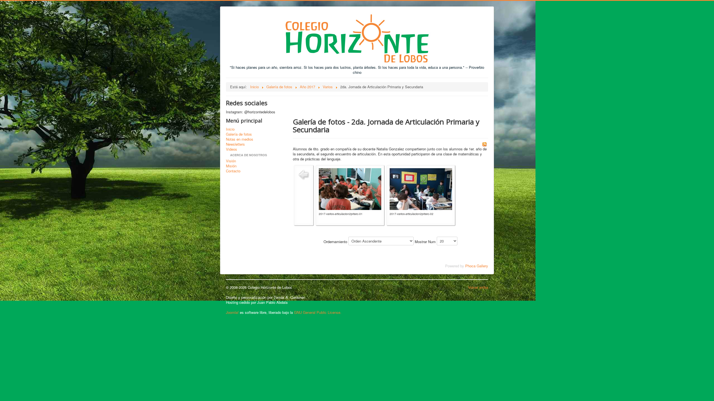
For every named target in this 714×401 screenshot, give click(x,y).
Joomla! (232, 312)
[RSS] (484, 143)
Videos (231, 149)
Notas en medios (239, 139)
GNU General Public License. (317, 312)
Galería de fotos (239, 134)
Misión (231, 165)
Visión (231, 160)
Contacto (233, 170)
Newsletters (235, 144)
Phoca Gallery (476, 265)
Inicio (230, 129)
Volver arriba (478, 287)
